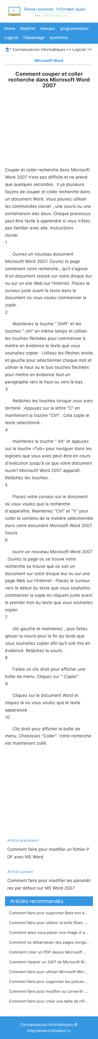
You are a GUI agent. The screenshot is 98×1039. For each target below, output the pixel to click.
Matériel (27, 28)
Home (9, 28)
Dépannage (33, 37)
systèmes (59, 37)
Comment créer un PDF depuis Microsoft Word (51, 952)
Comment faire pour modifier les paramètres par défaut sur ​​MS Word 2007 (48, 884)
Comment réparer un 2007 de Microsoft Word (50, 962)
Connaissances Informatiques (39, 49)
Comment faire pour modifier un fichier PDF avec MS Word (48, 853)
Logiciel (11, 37)
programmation (74, 28)
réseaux (47, 28)
